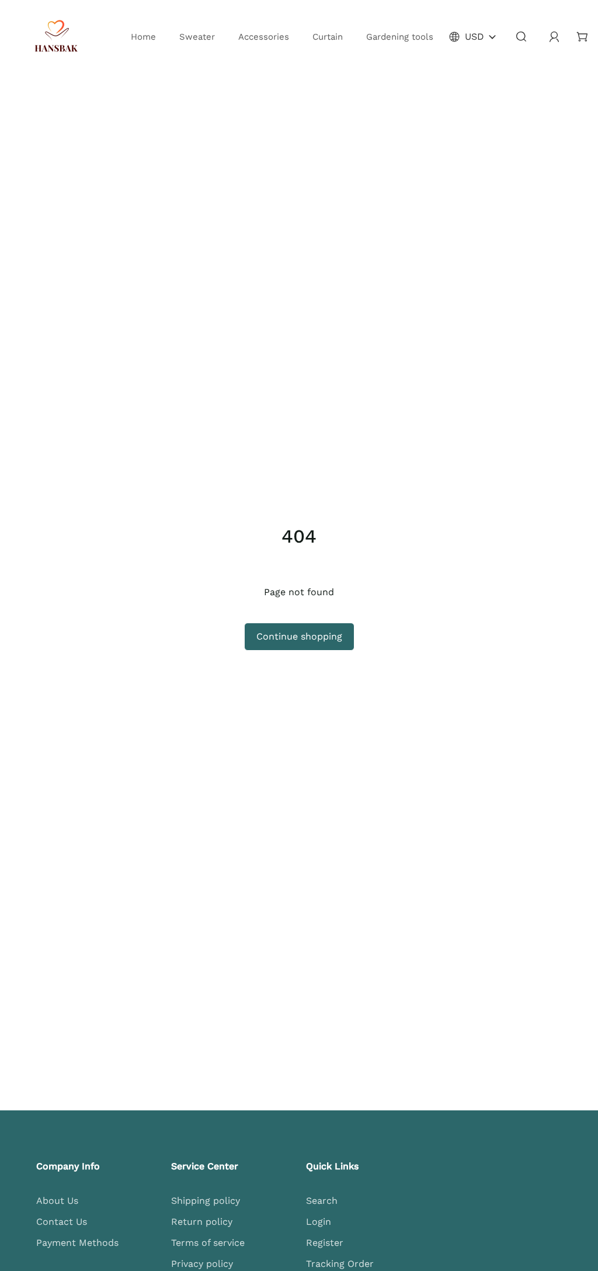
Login (318, 1221)
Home (143, 37)
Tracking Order (340, 1263)
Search (322, 1200)
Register (324, 1242)
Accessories (263, 37)
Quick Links (332, 1166)
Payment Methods (77, 1242)
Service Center (204, 1166)
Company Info (68, 1166)
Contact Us (61, 1221)
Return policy (201, 1221)
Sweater (197, 37)
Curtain (327, 37)
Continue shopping (299, 636)
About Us (57, 1200)
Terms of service (208, 1242)
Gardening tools (399, 37)
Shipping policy (205, 1200)
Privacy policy (202, 1263)
